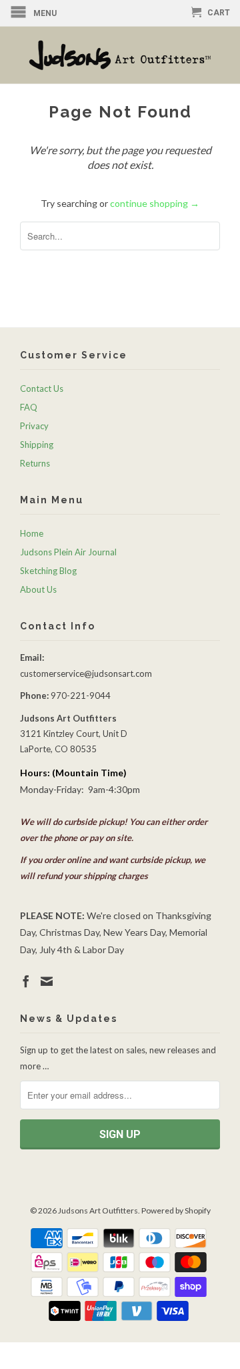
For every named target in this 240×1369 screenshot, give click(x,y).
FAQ (28, 407)
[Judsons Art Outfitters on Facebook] (26, 981)
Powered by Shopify (176, 1210)
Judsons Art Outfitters (98, 1210)
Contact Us (41, 388)
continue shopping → (154, 203)
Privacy (34, 426)
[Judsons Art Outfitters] (120, 55)
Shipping (36, 444)
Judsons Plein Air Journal (68, 552)
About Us (38, 589)
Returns (35, 463)
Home (31, 533)
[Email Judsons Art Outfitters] (47, 981)
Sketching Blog (48, 570)
